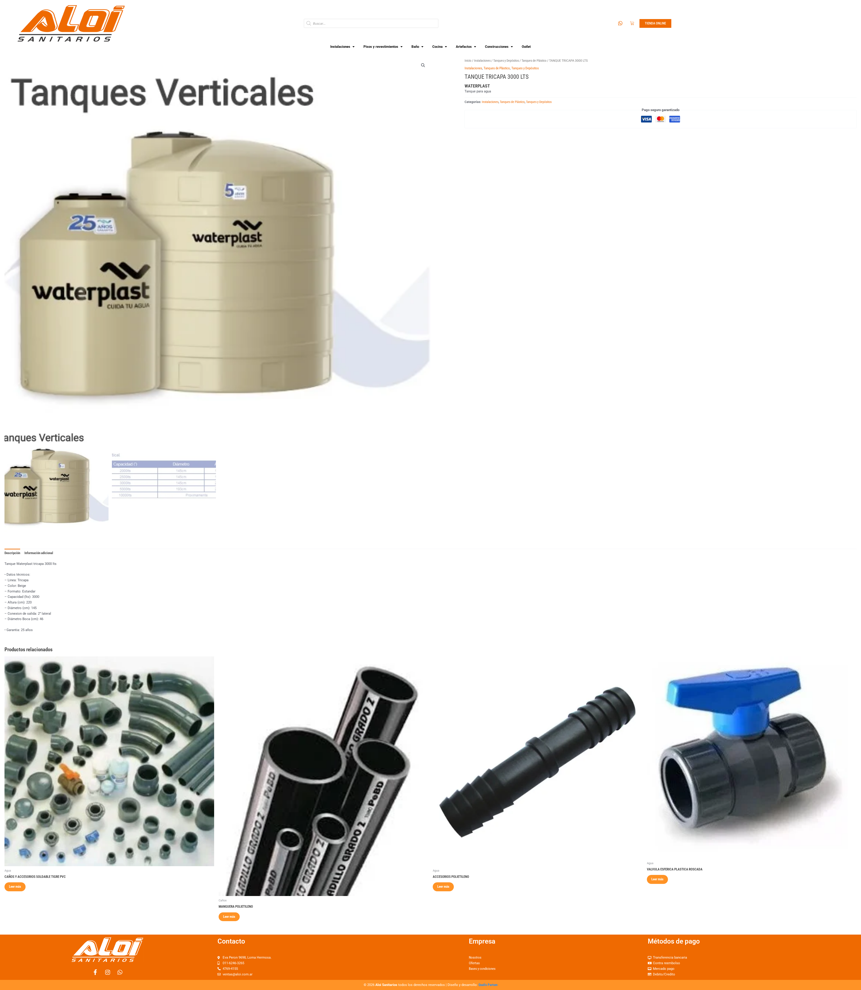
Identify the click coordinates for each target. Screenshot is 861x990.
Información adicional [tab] (38, 553)
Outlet (526, 47)
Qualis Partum (488, 985)
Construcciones (497, 47)
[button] (423, 65)
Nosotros (475, 957)
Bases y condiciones (482, 969)
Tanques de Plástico (534, 60)
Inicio (468, 60)
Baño (415, 47)
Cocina (437, 47)
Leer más (15, 887)
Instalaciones (340, 47)
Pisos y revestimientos (380, 47)
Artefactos (464, 47)
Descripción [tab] (12, 553)
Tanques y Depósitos (506, 60)
